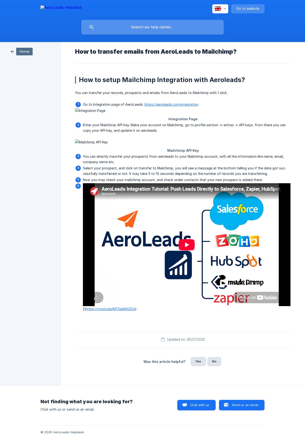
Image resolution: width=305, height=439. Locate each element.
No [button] (214, 361)
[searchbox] (152, 27)
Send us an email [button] (245, 405)
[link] (22, 51)
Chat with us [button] (199, 405)
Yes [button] (198, 361)
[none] (61, 8)
